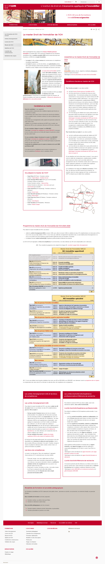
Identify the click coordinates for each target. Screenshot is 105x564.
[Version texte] (94, 29)
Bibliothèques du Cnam (42, 522)
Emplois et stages (9, 552)
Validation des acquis (10, 55)
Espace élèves (9, 549)
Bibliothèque (8, 554)
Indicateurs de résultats (31, 544)
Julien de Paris (44, 183)
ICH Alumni (29, 549)
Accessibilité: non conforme (65, 522)
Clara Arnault (30, 186)
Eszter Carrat (35, 192)
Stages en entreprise (31, 541)
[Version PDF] (96, 29)
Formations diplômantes (32, 535)
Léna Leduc (46, 185)
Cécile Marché (35, 201)
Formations (31, 29)
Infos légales (31, 522)
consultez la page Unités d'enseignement (77, 245)
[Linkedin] (76, 1)
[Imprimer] (91, 29)
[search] (87, 2)
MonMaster (38, 151)
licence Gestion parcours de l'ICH (83, 91)
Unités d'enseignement (11, 38)
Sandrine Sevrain (44, 178)
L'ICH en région (52, 528)
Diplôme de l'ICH (9, 48)
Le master (49, 70)
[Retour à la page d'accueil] (10, 7)
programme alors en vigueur (92, 380)
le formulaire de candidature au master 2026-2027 (42, 130)
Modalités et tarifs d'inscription (33, 537)
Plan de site (53, 522)
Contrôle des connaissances (9, 52)
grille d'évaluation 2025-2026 (71, 470)
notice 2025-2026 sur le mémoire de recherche (83, 469)
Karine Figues (35, 195)
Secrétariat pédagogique (32, 531)
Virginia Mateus (35, 178)
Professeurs (29, 539)
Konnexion (5, 562)
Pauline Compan (36, 204)
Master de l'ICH (40, 29)
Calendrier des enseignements (33, 533)
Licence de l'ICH (9, 42)
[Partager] (98, 29)
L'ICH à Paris (30, 528)
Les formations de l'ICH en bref (11, 35)
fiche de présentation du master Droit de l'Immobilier (84, 74)
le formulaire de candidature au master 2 (40, 139)
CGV (76, 522)
